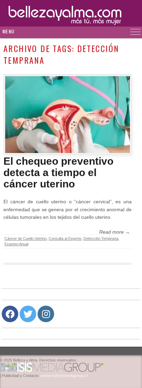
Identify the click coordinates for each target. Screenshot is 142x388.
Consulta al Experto (65, 238)
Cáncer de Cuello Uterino (25, 238)
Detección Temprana (100, 238)
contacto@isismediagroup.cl (64, 376)
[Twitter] (28, 314)
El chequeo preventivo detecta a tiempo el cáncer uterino (58, 172)
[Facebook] (10, 314)
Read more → (114, 232)
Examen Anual (16, 244)
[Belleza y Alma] (71, 13)
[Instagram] (46, 314)
